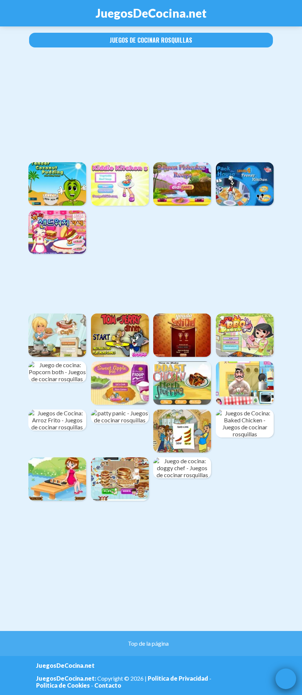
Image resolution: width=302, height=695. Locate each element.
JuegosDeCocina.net (151, 13)
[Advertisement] (151, 104)
